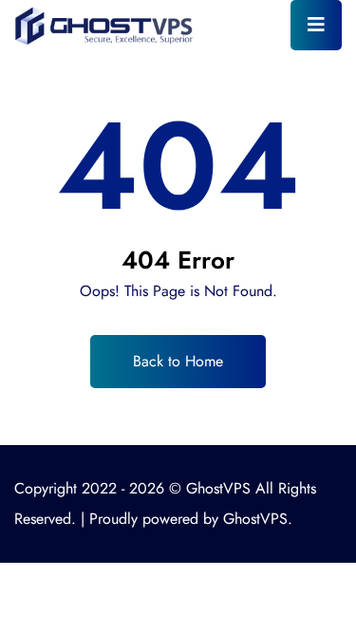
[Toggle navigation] (316, 25)
